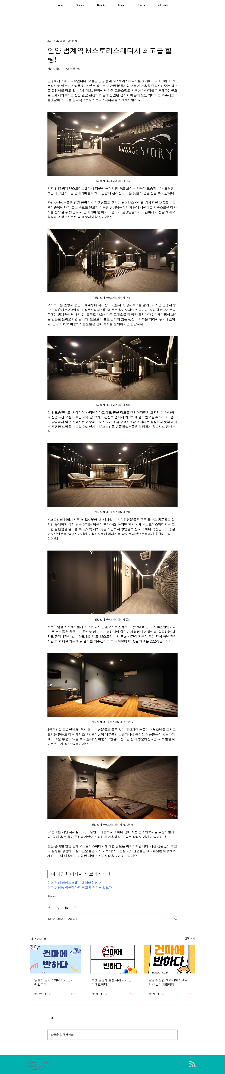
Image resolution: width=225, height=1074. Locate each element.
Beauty (52, 895)
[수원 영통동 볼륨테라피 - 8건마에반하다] (112, 959)
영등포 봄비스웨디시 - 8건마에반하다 (54, 982)
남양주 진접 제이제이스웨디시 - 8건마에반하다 (168, 982)
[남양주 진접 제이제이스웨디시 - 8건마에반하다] (169, 959)
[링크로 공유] (75, 908)
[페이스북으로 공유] (49, 908)
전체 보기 (190, 938)
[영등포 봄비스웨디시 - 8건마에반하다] (55, 959)
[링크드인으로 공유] (66, 908)
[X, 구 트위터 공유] (57, 908)
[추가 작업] (175, 41)
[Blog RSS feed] (192, 1064)
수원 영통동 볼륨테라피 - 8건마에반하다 (111, 982)
